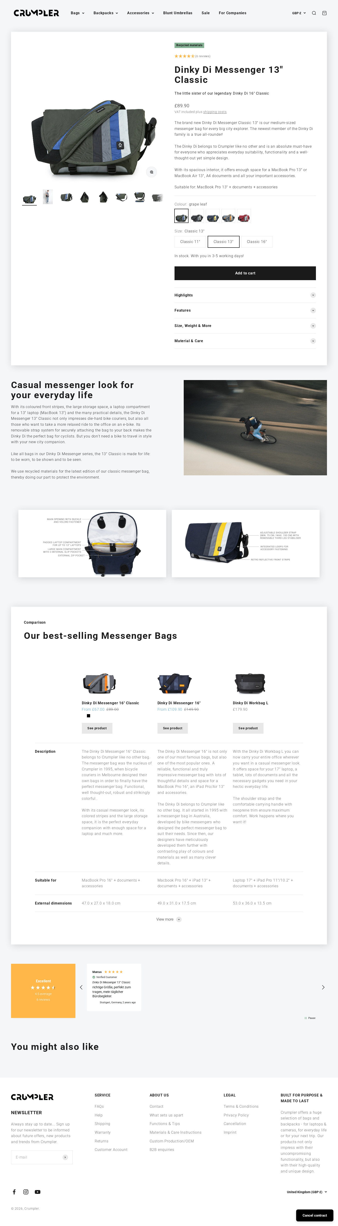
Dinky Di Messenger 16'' (179, 703)
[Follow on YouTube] (37, 1192)
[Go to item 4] (84, 197)
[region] (202, 987)
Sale (206, 13)
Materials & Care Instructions (176, 1132)
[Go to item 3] (66, 197)
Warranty (103, 1132)
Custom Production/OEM (172, 1141)
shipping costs (214, 112)
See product (97, 728)
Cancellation (235, 1124)
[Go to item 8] (158, 197)
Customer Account (111, 1149)
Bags (75, 13)
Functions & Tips (165, 1124)
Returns (102, 1141)
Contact (157, 1106)
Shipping (102, 1124)
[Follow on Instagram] (26, 1192)
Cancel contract (315, 1215)
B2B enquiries (162, 1149)
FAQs (99, 1106)
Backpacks (103, 13)
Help (99, 1115)
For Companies (232, 13)
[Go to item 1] (29, 197)
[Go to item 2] (47, 197)
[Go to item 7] (139, 197)
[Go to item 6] (121, 197)
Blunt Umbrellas (177, 13)
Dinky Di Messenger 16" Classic (110, 703)
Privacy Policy (236, 1115)
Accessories (138, 13)
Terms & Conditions (241, 1106)
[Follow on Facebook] (14, 1192)
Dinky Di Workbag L (250, 703)
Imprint (230, 1132)
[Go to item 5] (103, 197)
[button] (245, 56)
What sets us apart (166, 1115)
